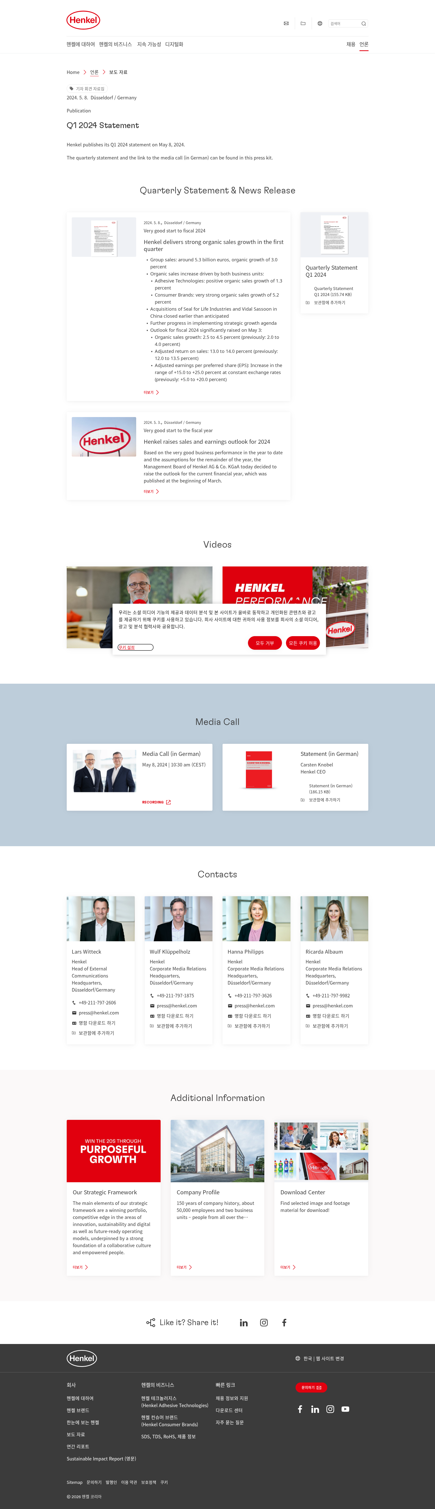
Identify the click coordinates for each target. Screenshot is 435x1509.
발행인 (111, 1482)
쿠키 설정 (127, 647)
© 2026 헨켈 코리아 (84, 1497)
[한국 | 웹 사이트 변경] (320, 23)
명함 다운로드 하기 (97, 1022)
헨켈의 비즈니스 (116, 45)
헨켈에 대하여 (80, 45)
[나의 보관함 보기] (303, 23)
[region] (219, 629)
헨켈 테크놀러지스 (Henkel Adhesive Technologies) (174, 1401)
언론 (364, 45)
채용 (350, 45)
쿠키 (164, 1482)
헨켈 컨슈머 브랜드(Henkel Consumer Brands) (169, 1421)
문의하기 (308, 1388)
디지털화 (174, 45)
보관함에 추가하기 (329, 302)
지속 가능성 (149, 45)
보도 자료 (118, 72)
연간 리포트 (78, 1446)
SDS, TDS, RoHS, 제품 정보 (168, 1436)
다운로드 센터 (229, 1410)
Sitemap (75, 1482)
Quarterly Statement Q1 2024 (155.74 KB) (333, 291)
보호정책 (148, 1482)
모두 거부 (265, 643)
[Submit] (364, 24)
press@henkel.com (99, 1012)
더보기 (149, 392)
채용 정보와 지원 (232, 1398)
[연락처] (286, 23)
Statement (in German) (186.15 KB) (330, 789)
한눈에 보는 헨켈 (83, 1422)
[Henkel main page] (83, 20)
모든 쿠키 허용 (303, 643)
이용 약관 (129, 1482)
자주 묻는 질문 (230, 1422)
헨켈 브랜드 (78, 1410)
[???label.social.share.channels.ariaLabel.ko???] (244, 1323)
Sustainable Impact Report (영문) (101, 1458)
